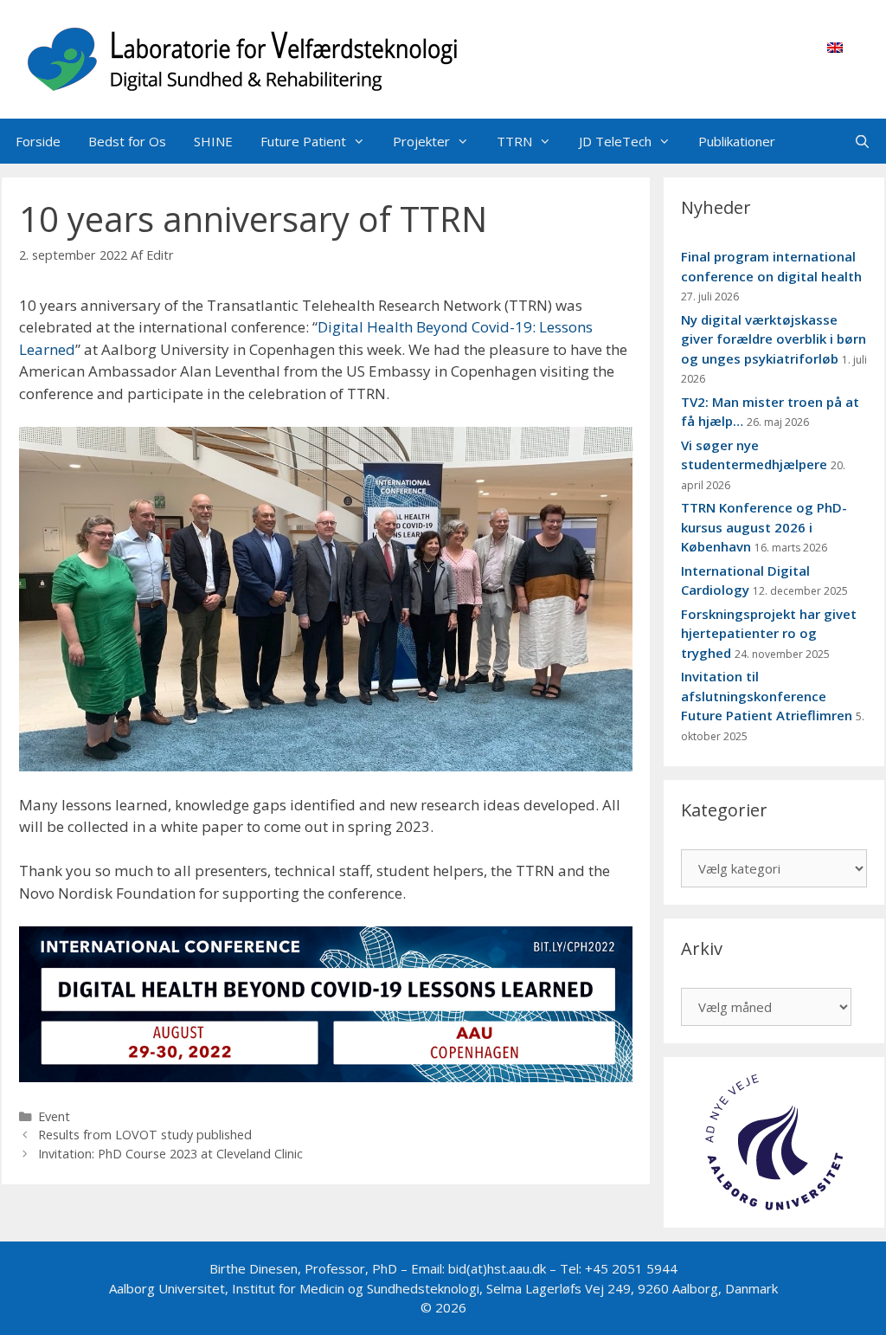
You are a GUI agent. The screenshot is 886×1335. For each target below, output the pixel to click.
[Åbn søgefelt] (862, 141)
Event (54, 1116)
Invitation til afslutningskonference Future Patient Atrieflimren (766, 696)
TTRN (514, 141)
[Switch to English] (835, 47)
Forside (38, 141)
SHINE (213, 141)
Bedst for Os (127, 141)
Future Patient (303, 141)
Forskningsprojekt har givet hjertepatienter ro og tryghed (769, 633)
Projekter (421, 141)
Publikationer (736, 141)
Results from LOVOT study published (145, 1134)
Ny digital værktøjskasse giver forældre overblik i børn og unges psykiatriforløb (773, 339)
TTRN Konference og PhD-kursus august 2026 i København (764, 527)
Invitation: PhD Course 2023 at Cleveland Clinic (170, 1153)
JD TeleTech (615, 141)
